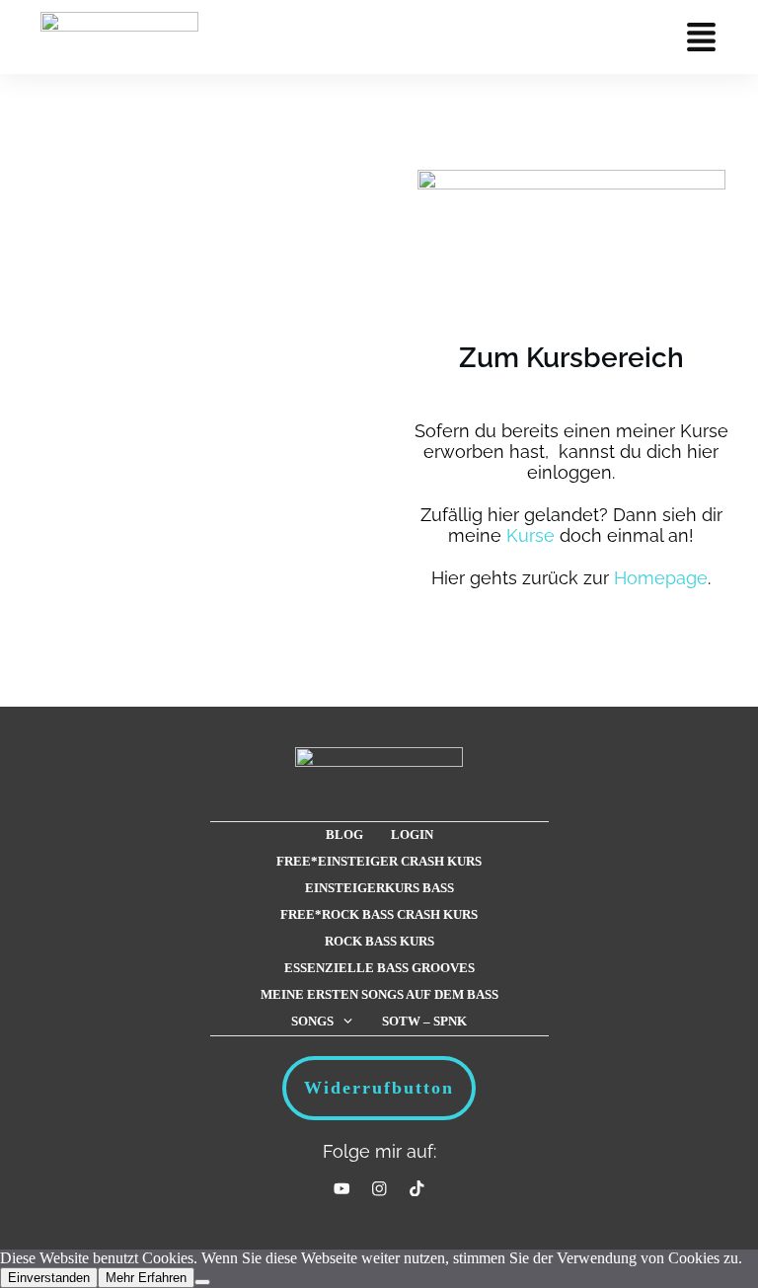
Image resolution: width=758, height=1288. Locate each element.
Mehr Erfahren (146, 1277)
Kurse (530, 535)
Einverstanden (49, 1277)
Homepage (661, 578)
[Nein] (202, 1282)
